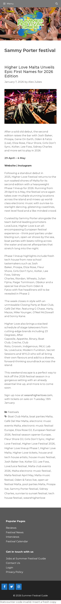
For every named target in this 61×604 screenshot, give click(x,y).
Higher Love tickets (25, 452)
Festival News (15, 532)
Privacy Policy (14, 571)
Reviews (11, 527)
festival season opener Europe (31, 434)
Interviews (12, 536)
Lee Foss (43, 461)
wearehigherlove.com (38, 395)
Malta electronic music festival (31, 470)
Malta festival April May (18, 475)
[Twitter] (12, 587)
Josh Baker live (14, 461)
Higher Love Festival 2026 (38, 443)
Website (10, 165)
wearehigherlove (34, 497)
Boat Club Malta (18, 416)
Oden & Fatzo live (26, 479)
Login (9, 567)
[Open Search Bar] (56, 3)
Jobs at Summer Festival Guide (26, 558)
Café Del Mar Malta (16, 421)
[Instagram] (19, 587)
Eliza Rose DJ (23, 430)
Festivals (13, 412)
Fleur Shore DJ (13, 439)
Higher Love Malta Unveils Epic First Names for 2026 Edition (29, 71)
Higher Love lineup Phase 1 (21, 448)
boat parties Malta (41, 416)
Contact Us (13, 562)
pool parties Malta (33, 484)
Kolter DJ (31, 461)
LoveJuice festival (15, 466)
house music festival (42, 457)
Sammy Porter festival (24, 488)
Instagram (25, 165)
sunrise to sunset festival (31, 493)
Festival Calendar (17, 541)
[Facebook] (4, 587)
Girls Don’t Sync (35, 439)
